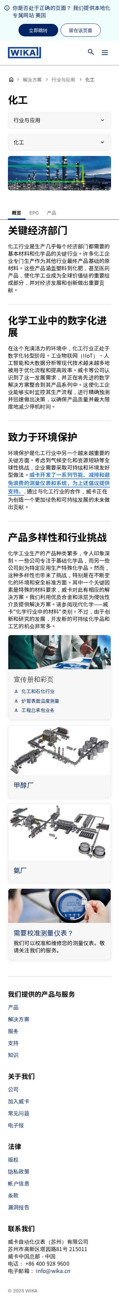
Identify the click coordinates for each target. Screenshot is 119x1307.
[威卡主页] (24, 52)
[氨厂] (59, 832)
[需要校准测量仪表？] (59, 906)
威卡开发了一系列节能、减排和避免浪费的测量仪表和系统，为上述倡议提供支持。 (59, 483)
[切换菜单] (105, 52)
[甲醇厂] (59, 750)
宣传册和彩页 (34, 679)
